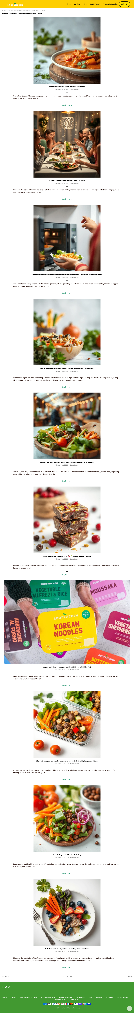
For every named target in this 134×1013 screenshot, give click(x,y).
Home (4, 10)
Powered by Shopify (74, 1008)
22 (71, 976)
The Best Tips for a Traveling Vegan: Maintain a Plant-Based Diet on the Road (67, 462)
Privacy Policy (80, 997)
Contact (13, 997)
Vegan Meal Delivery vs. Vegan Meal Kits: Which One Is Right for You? (67, 667)
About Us (99, 997)
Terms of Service (60, 999)
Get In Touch (95, 4)
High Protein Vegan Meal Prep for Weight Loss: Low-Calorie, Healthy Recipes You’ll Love (67, 761)
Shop (69, 4)
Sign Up (124, 4)
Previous (5, 976)
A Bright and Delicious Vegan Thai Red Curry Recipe (67, 87)
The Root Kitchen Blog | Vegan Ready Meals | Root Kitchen (26, 10)
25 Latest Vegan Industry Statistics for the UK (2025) (67, 181)
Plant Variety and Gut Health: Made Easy (67, 855)
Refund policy (74, 999)
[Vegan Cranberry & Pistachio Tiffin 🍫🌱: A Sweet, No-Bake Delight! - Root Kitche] (67, 520)
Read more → (67, 105)
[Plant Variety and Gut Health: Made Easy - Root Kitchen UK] (67, 818)
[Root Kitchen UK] (15, 4)
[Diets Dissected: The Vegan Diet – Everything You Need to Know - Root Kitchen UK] (67, 912)
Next (130, 976)
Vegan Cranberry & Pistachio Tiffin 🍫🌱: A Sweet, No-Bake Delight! (67, 556)
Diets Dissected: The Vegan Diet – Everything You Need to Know (67, 949)
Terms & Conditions (65, 997)
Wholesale (109, 997)
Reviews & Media (122, 997)
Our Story (77, 4)
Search (4, 997)
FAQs (35, 997)
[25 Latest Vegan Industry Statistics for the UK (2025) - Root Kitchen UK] (67, 144)
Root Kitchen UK (63, 1008)
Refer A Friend (25, 997)
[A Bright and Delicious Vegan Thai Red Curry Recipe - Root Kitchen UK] (67, 50)
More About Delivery (48, 997)
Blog (85, 4)
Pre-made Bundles (110, 4)
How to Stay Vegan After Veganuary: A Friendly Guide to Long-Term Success (67, 368)
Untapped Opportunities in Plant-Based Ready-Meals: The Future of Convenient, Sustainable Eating (67, 274)
